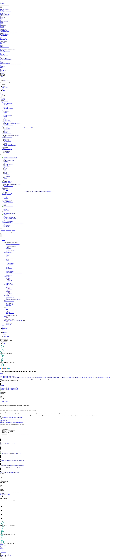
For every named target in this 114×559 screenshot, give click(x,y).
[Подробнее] (0, 426)
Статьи (1, 547)
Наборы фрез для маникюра (4, 379)
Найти (1, 558)
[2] (57, 382)
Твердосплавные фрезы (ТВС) (44, 379)
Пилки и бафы (9, 289)
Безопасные (25, 379)
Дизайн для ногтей (77, 377)
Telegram (3, 343)
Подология (56, 377)
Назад (7, 243)
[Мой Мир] (3, 368)
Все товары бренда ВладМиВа (5, 494)
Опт (1, 546)
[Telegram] (9, 368)
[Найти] (1, 7)
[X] (4, 368)
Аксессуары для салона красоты (10, 302)
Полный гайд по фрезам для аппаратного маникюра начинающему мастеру (11, 422)
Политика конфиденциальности (6, 555)
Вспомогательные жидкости (10, 297)
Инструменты (9, 293)
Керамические (29, 379)
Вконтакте (3, 84)
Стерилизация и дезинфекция (10, 270)
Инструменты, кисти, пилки (41, 377)
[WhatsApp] (7, 368)
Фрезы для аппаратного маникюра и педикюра (13, 244)
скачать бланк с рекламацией (18, 410)
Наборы (7, 309)
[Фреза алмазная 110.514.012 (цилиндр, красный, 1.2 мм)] (9, 387)
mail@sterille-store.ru (4, 81)
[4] (57, 383)
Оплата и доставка (5, 401)
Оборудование (8, 312)
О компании (2, 544)
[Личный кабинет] (0, 229)
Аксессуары (51, 379)
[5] (57, 384)
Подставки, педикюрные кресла (85, 377)
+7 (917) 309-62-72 (3, 73)
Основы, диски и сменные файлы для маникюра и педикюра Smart (100, 377)
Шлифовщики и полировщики (35, 379)
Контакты (1, 548)
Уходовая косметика (34, 377)
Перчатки (8, 261)
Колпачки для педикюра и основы (18, 379)
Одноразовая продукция (9, 253)
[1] (57, 381)
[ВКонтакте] (0, 368)
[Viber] (5, 368)
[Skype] (8, 368)
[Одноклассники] (2, 368)
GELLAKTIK (9, 280)
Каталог (5, 241)
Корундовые (11, 379)
